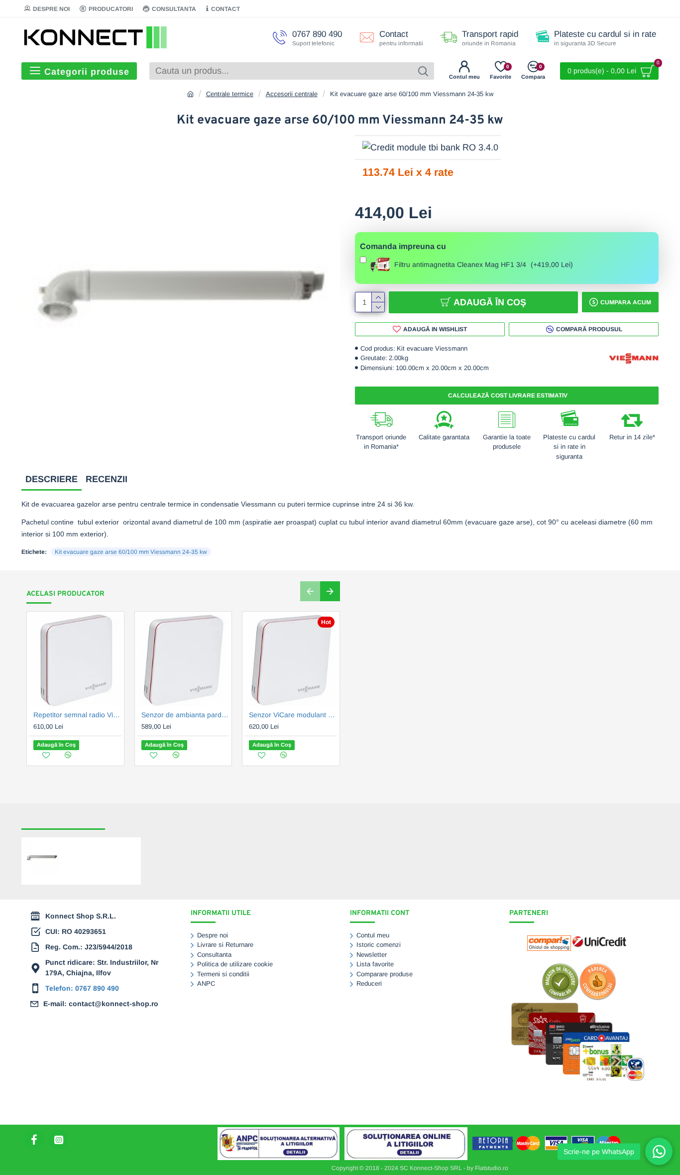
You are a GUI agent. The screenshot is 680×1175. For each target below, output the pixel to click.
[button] (310, 591)
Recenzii (106, 479)
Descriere (51, 479)
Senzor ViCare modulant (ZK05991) (293, 715)
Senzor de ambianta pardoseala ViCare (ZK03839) (185, 715)
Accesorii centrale (292, 94)
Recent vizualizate (63, 820)
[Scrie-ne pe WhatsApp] (659, 1151)
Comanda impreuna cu (403, 246)
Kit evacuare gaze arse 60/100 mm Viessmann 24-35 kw (131, 551)
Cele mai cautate (143, 820)
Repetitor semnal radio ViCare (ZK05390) (77, 715)
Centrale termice (229, 94)
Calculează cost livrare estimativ (507, 395)
